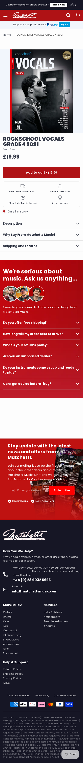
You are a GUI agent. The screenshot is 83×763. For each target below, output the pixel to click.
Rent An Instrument (56, 621)
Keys (6, 621)
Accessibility (42, 695)
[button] (41, 172)
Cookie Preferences (65, 695)
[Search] (67, 15)
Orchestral (10, 630)
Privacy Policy (12, 678)
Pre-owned (10, 653)
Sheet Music (11, 639)
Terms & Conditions (18, 695)
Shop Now (58, 4)
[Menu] (7, 15)
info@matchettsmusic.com (34, 591)
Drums (7, 617)
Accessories (11, 644)
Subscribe (62, 490)
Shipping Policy (13, 674)
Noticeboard (52, 617)
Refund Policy (12, 669)
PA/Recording (12, 635)
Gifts (6, 649)
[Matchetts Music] (24, 15)
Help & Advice (53, 612)
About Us (50, 626)
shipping (20, 4)
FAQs (6, 683)
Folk (5, 626)
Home (7, 35)
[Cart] (76, 15)
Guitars (7, 612)
